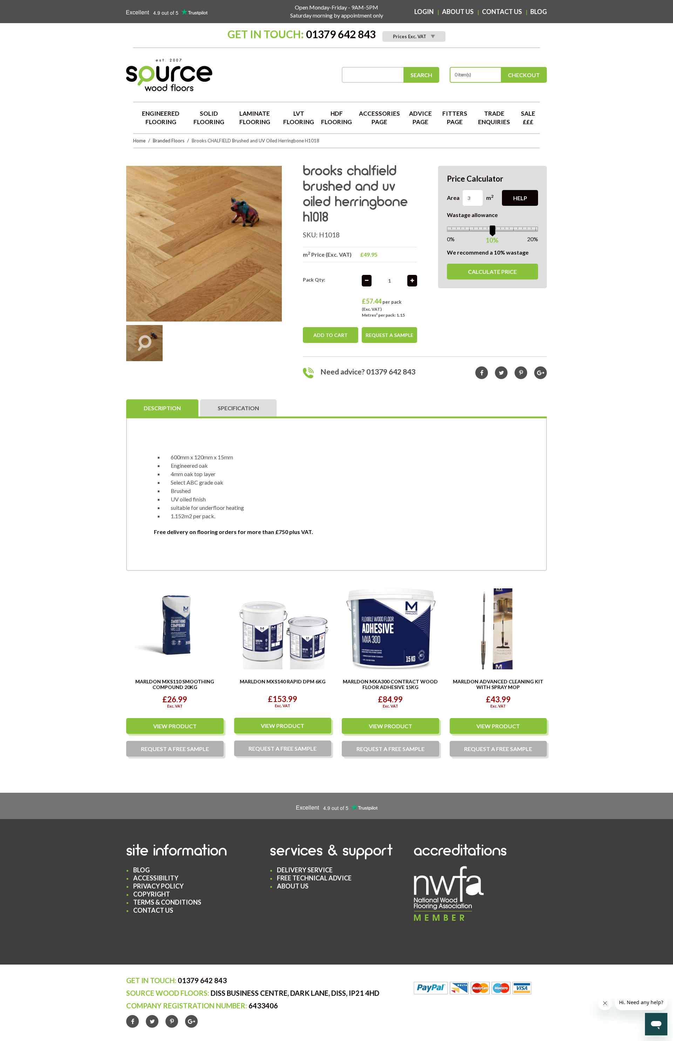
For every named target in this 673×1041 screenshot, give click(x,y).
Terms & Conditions (167, 902)
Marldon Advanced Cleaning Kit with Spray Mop (498, 684)
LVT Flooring (298, 118)
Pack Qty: (314, 280)
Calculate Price (492, 271)
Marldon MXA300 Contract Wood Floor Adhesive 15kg (390, 684)
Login (424, 11)
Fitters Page (454, 118)
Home (139, 140)
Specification (238, 408)
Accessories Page (379, 118)
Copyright (151, 894)
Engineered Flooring (160, 118)
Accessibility (155, 878)
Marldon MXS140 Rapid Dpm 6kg (283, 681)
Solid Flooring (208, 118)
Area (453, 197)
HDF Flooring (336, 118)
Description (162, 408)
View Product (175, 726)
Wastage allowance (472, 214)
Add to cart (330, 335)
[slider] (492, 229)
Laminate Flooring (254, 118)
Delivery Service (305, 870)
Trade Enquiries (494, 118)
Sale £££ (528, 118)
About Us (458, 11)
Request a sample (389, 335)
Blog (538, 11)
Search (421, 75)
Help (520, 198)
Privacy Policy (158, 886)
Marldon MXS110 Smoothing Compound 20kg (174, 684)
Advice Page (420, 118)
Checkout (524, 75)
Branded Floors (168, 140)
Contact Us (502, 11)
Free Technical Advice (314, 878)
